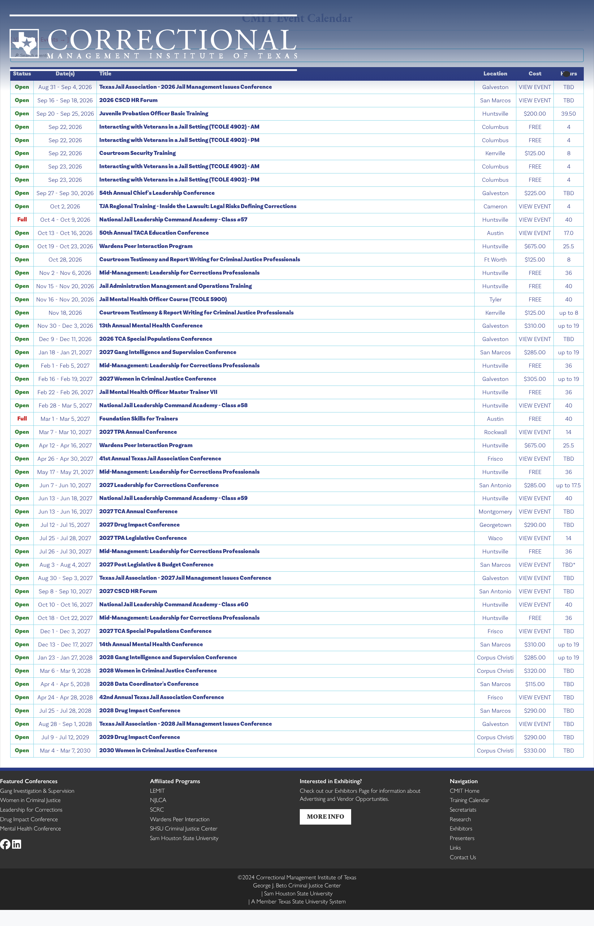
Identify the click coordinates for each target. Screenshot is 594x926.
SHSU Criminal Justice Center (183, 828)
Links (455, 847)
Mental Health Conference (30, 828)
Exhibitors (461, 828)
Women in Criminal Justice (30, 799)
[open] (566, 74)
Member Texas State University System (298, 901)
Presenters (462, 837)
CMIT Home (465, 790)
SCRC (157, 809)
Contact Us (463, 856)
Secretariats (463, 809)
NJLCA (158, 799)
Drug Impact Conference (29, 818)
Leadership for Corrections (31, 809)
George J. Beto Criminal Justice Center (297, 885)
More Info (325, 817)
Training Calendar (469, 799)
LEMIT (157, 790)
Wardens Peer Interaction (179, 818)
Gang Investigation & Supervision (37, 790)
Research (460, 818)
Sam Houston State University (184, 837)
